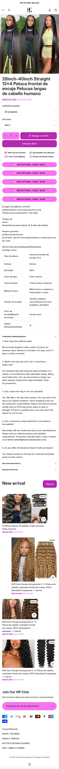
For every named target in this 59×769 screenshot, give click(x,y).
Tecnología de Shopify (41, 757)
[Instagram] (29, 764)
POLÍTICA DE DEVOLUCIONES (16, 743)
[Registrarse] (53, 706)
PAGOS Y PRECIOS (10, 738)
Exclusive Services (10, 470)
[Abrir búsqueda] (9, 10)
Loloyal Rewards (10, 729)
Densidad (6, 119)
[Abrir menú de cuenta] (50, 10)
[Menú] (3, 10)
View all (50, 484)
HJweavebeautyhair (23, 757)
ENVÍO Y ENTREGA (11, 734)
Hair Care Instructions (11, 463)
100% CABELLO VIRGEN (13, 748)
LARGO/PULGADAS (11, 106)
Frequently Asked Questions (14, 336)
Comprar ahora (29, 143)
